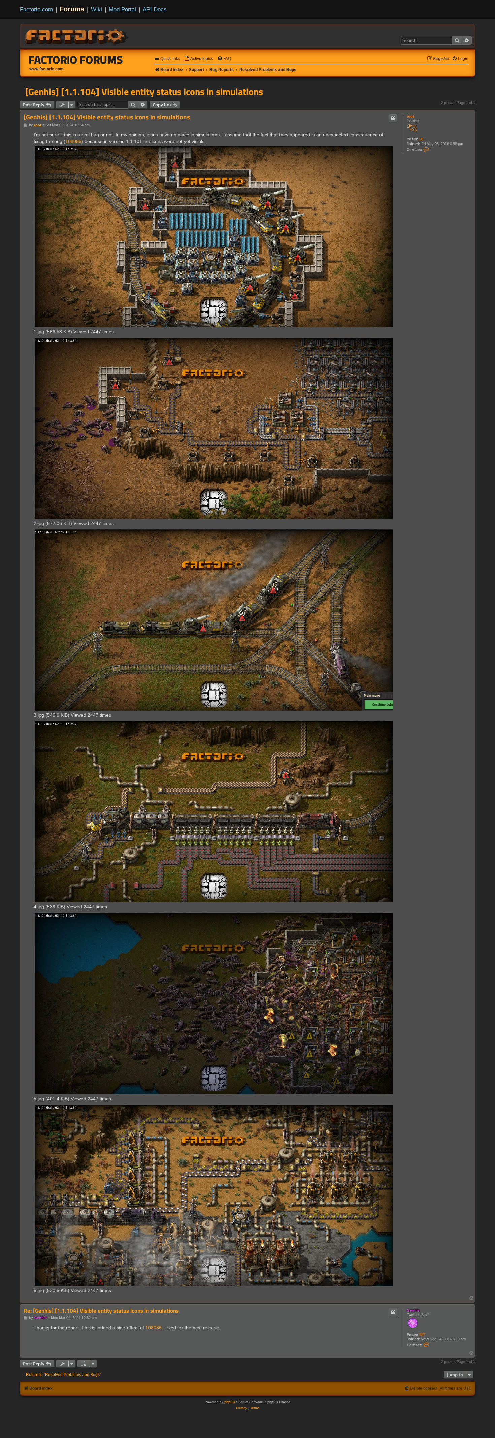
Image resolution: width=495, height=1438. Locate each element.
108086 (73, 141)
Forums (72, 9)
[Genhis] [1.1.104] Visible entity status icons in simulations (144, 92)
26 (421, 139)
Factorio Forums (76, 59)
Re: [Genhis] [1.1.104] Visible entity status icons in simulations (101, 1310)
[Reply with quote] (393, 118)
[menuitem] (198, 58)
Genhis (413, 1310)
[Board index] (77, 35)
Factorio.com (36, 9)
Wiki (96, 9)
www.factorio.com (46, 69)
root (410, 116)
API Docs (155, 9)
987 (422, 1335)
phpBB (229, 1402)
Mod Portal (122, 9)
